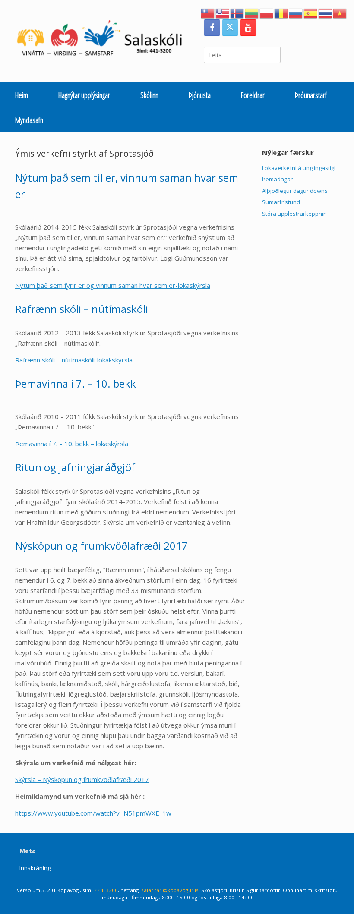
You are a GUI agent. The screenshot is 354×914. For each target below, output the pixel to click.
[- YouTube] (248, 27)
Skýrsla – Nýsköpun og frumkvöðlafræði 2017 (82, 779)
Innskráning (35, 868)
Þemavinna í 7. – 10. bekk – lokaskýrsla (71, 443)
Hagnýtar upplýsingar (84, 95)
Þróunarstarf (311, 95)
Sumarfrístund (281, 202)
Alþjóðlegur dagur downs (295, 191)
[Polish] (266, 12)
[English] (222, 12)
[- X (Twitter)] (230, 27)
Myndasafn (29, 120)
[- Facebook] (212, 27)
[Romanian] (281, 12)
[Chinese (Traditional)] (208, 12)
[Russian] (296, 12)
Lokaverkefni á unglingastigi (298, 168)
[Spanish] (310, 12)
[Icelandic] (237, 12)
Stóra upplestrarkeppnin (294, 213)
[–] (104, 40)
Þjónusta (200, 95)
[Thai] (325, 12)
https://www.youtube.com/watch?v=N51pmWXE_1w (93, 813)
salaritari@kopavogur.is (170, 890)
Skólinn (149, 95)
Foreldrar (253, 95)
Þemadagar (277, 179)
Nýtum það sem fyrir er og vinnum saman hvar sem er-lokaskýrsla (112, 285)
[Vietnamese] (340, 12)
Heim (21, 95)
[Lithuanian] (252, 12)
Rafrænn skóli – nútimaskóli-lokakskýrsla (74, 360)
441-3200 (106, 890)
